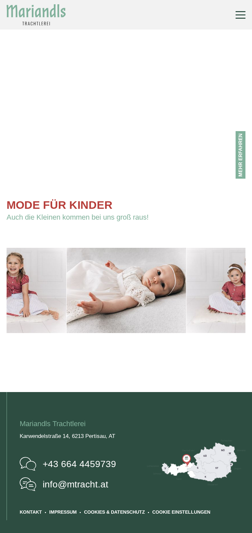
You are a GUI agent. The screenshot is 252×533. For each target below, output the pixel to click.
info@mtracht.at (75, 484)
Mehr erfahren (240, 155)
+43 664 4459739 (79, 464)
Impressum (63, 512)
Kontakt (31, 512)
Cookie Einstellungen (181, 512)
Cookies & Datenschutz (114, 512)
